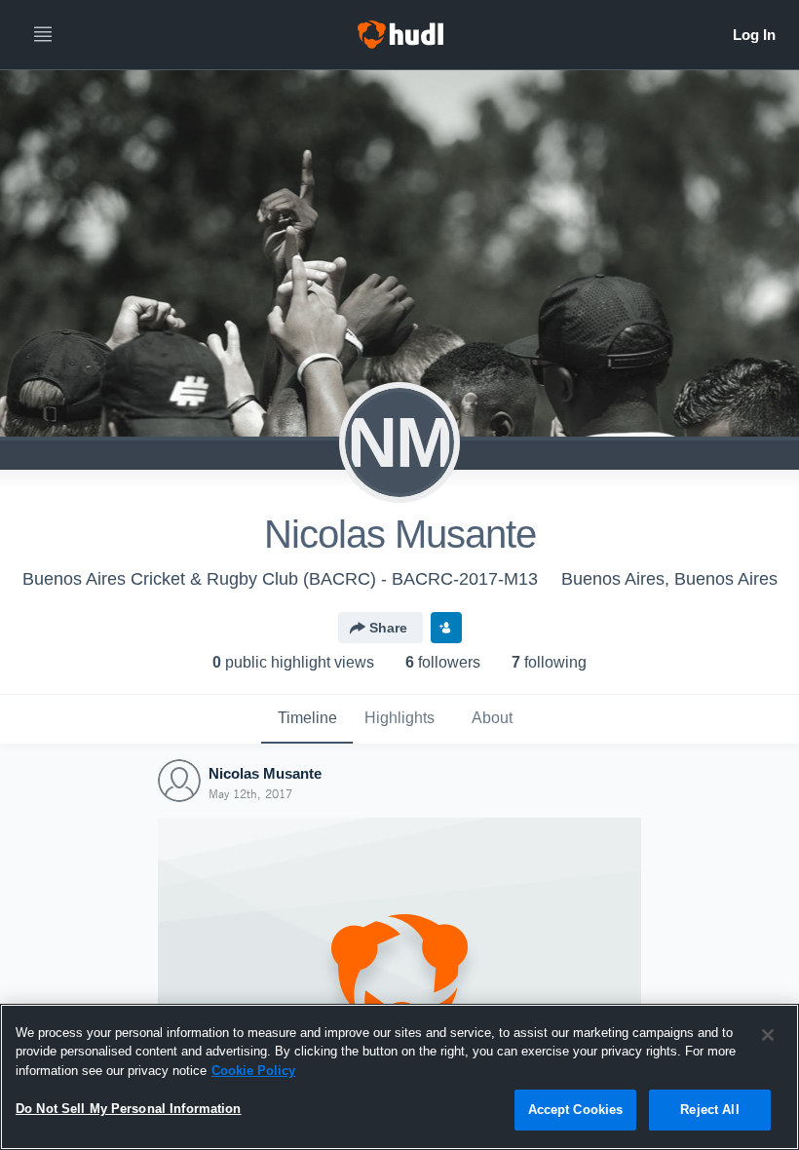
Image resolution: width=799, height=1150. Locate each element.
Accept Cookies (576, 1109)
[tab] (307, 719)
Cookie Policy (253, 1070)
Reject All (709, 1109)
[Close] (767, 1035)
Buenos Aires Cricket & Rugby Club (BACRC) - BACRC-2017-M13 (280, 579)
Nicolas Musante (265, 773)
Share (388, 627)
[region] (399, 1077)
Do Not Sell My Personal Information (129, 1108)
